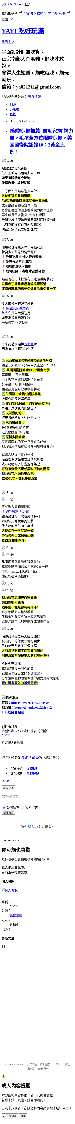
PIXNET (18, 1064)
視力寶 (29, 344)
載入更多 (8, 788)
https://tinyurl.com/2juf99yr (30, 702)
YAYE (6, 735)
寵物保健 (32, 773)
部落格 (14, 109)
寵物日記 (32, 768)
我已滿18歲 (9, 1116)
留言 (35, 757)
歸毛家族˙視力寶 (17, 308)
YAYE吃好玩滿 (23, 30)
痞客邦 (26, 757)
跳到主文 (8, 42)
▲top (5, 780)
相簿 (13, 104)
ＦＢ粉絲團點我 (13, 712)
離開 (23, 1116)
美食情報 (34, 96)
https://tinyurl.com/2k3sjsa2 (33, 707)
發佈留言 (8, 812)
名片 (13, 114)
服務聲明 (43, 1068)
